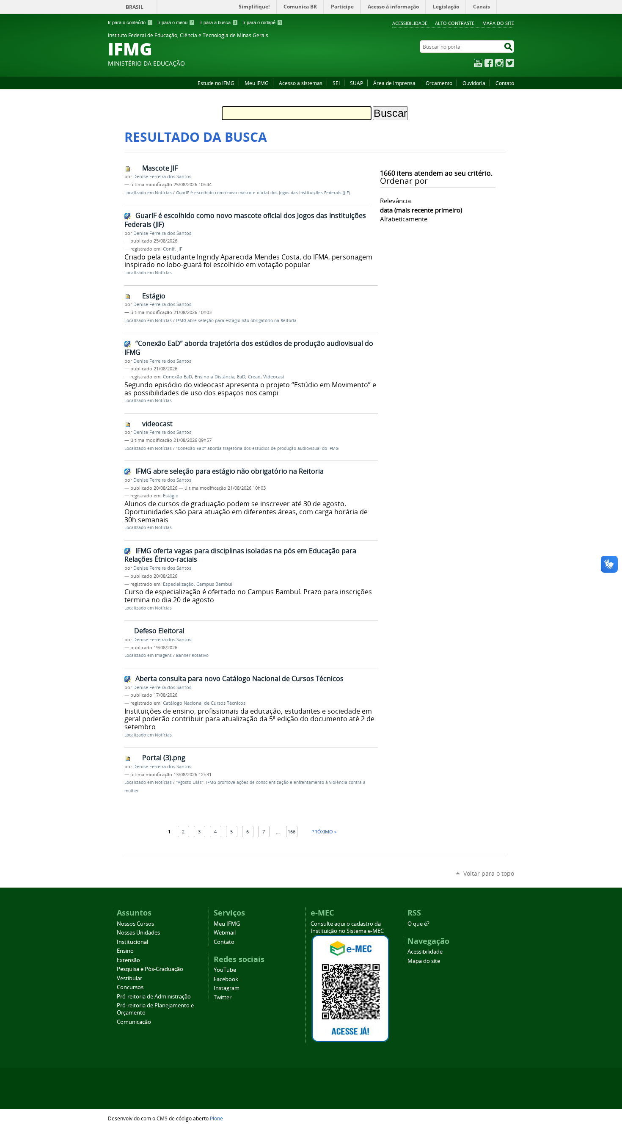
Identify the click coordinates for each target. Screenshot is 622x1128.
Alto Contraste (454, 23)
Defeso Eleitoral (159, 630)
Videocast (273, 377)
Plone (216, 1118)
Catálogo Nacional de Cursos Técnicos (204, 703)
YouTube (478, 63)
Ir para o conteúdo (129, 22)
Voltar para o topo (488, 873)
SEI (336, 83)
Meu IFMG (257, 83)
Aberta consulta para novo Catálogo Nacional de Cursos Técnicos (239, 678)
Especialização (178, 584)
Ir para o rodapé (261, 22)
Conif (169, 249)
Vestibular (129, 978)
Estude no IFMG (216, 83)
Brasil (134, 7)
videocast (157, 423)
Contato (504, 83)
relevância (395, 200)
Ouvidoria (473, 83)
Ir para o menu (175, 22)
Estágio (153, 296)
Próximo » (323, 831)
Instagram (499, 63)
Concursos (130, 987)
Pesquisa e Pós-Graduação (150, 969)
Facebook (488, 63)
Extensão (128, 960)
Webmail (225, 932)
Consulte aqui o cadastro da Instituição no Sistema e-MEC (347, 927)
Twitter (510, 63)
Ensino (125, 950)
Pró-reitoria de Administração (154, 996)
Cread (254, 377)
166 (291, 831)
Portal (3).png (163, 757)
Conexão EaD (177, 377)
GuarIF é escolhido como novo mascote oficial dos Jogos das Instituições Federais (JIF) (263, 193)
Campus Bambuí (214, 584)
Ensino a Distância (214, 377)
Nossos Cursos (135, 923)
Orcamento (439, 83)
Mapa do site (498, 23)
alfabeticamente (403, 219)
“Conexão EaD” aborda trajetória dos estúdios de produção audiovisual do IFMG (248, 348)
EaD (241, 377)
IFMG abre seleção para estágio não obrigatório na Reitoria (236, 320)
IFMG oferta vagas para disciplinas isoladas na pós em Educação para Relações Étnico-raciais (240, 555)
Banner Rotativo (192, 655)
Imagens (163, 655)
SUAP (356, 83)
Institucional (132, 942)
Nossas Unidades (138, 932)
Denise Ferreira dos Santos (162, 176)
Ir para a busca (217, 22)
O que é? (418, 923)
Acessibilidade (409, 23)
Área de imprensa (394, 83)
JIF (179, 249)
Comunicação (134, 1022)
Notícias (163, 193)
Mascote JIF (160, 168)
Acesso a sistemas (300, 83)
